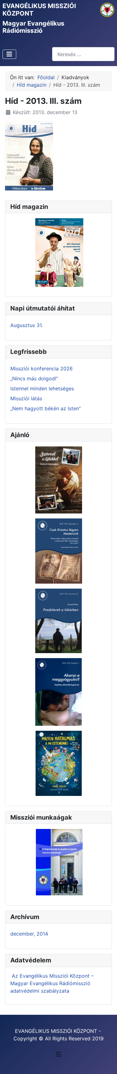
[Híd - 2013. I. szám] (29, 155)
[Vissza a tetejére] (106, 1062)
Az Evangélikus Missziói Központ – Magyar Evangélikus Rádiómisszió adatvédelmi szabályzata (52, 983)
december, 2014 (29, 934)
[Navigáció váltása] (9, 54)
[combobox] (83, 54)
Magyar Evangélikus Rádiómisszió (33, 27)
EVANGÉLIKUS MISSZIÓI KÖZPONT (39, 9)
